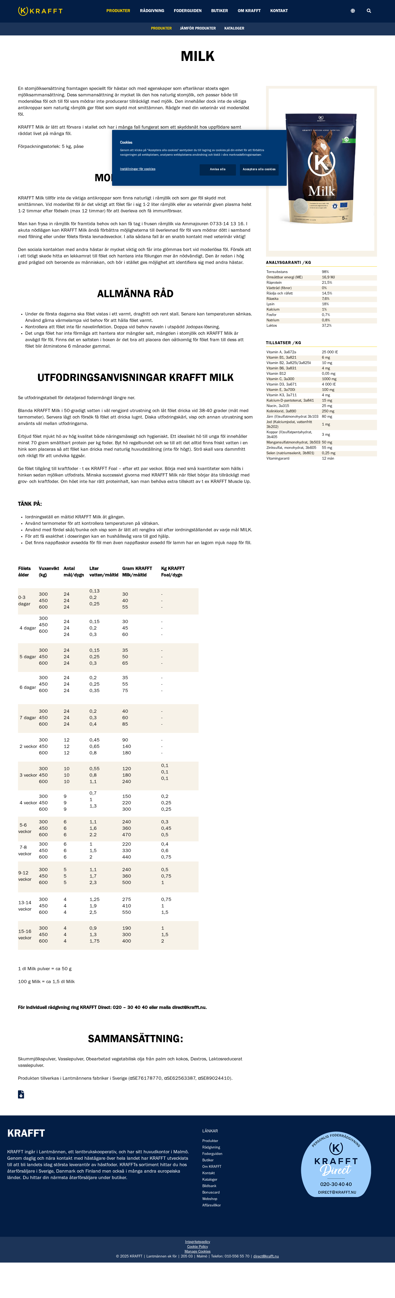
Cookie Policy (197, 1247)
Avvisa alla (217, 169)
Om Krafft (249, 11)
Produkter (118, 11)
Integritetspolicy (197, 1242)
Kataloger (234, 29)
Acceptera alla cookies (259, 169)
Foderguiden (188, 11)
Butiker (219, 11)
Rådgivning (152, 11)
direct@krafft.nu (266, 1257)
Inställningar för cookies (137, 169)
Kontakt (279, 11)
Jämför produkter (198, 29)
